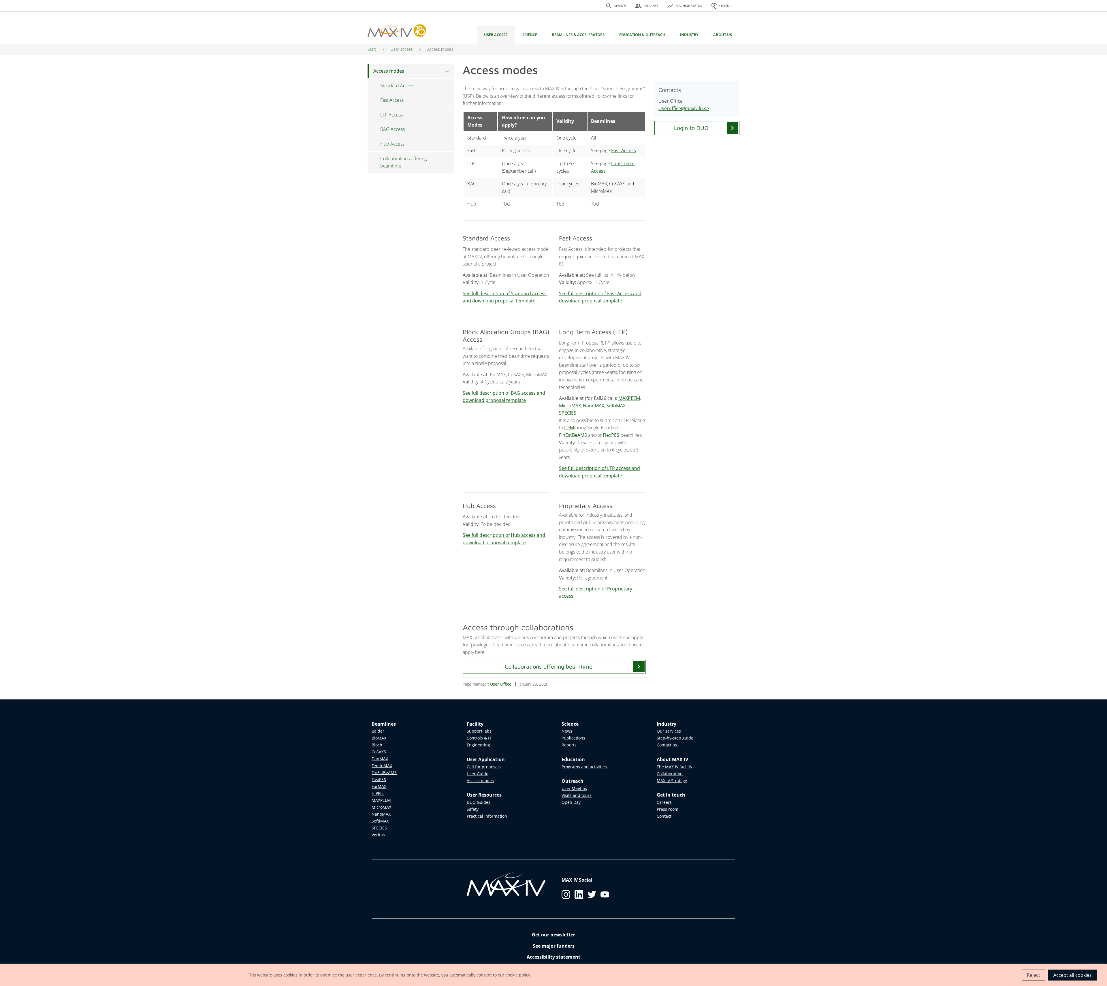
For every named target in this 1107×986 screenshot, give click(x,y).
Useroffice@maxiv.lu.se (683, 108)
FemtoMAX (382, 765)
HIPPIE (378, 793)
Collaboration (670, 773)
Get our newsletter (553, 935)
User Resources (484, 795)
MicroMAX (570, 405)
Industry (689, 34)
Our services (669, 731)
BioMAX (379, 738)
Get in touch (671, 795)
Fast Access (623, 150)
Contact (664, 816)
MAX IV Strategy (672, 780)
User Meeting (575, 788)
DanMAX (380, 758)
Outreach (572, 781)
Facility (475, 724)
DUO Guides (478, 802)
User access (495, 34)
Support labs (479, 731)
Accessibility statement (553, 957)
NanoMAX (593, 405)
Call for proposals (484, 766)
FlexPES (611, 435)
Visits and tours (577, 795)
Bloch (377, 745)
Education (573, 759)
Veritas (378, 835)
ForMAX (379, 786)
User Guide (477, 773)
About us (722, 34)
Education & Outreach (642, 34)
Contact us (667, 745)
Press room (667, 809)
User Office (500, 684)
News (567, 731)
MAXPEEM (629, 398)
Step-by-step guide (675, 738)
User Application (486, 759)
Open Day (571, 802)
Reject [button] (1033, 975)
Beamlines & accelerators (578, 34)
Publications (573, 738)
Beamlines (384, 724)
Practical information (487, 816)
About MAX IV (672, 759)
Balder (378, 731)
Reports (569, 745)
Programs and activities (584, 766)
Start (372, 49)
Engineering (478, 745)
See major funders (554, 946)
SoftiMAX (616, 405)
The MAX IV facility (674, 766)
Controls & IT (479, 738)
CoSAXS (379, 751)
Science (529, 34)
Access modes (480, 780)
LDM (569, 427)
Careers (664, 802)
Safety (473, 809)
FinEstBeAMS (573, 435)
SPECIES (567, 413)
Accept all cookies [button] (1072, 975)
